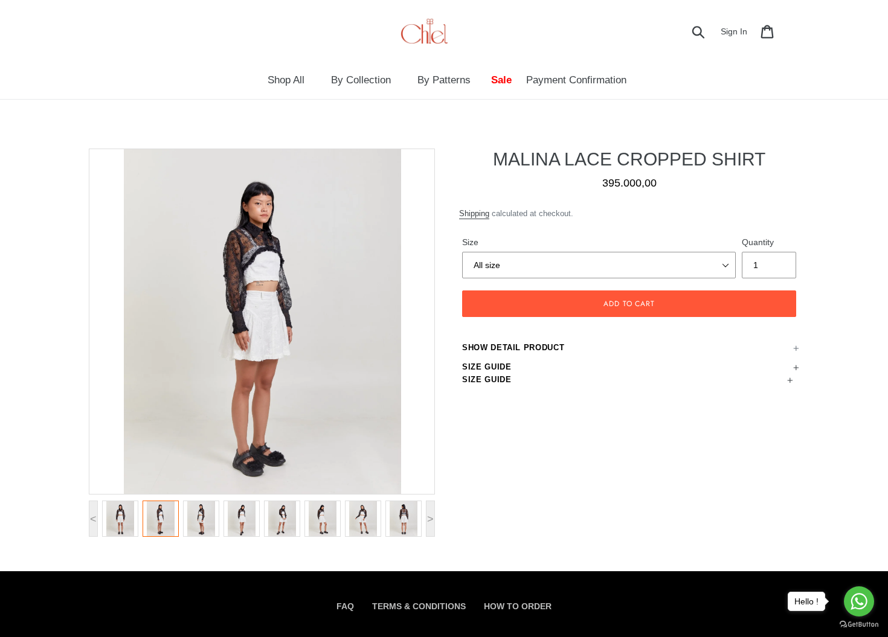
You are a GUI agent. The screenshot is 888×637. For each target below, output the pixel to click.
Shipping (474, 213)
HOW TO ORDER (518, 606)
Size (470, 242)
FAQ (345, 606)
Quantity (758, 242)
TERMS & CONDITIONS (419, 606)
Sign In (737, 31)
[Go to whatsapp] (859, 601)
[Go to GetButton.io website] (859, 625)
